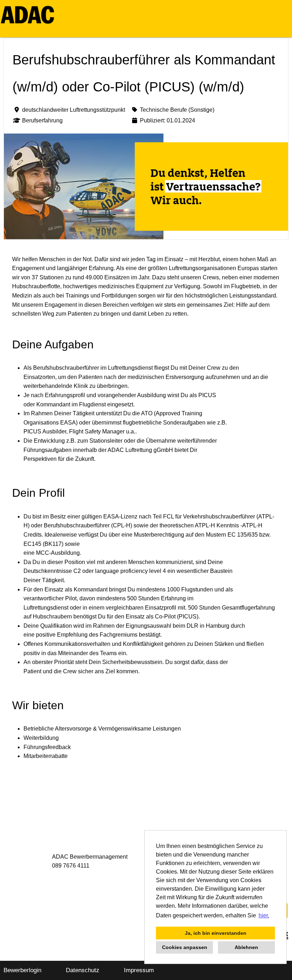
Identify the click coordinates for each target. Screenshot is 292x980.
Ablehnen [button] (246, 947)
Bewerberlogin (22, 970)
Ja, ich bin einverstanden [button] (215, 933)
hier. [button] (264, 915)
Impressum (139, 970)
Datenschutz (82, 970)
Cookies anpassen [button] (184, 947)
